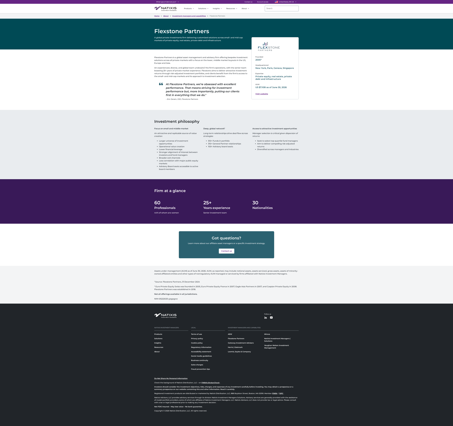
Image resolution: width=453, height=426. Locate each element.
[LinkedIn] (265, 317)
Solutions (202, 8)
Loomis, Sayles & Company (239, 352)
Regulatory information (201, 347)
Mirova (267, 334)
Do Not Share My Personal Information (171, 378)
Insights (216, 8)
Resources (230, 8)
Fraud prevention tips (200, 369)
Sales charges (197, 365)
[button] (226, 251)
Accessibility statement (201, 352)
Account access (262, 2)
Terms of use (196, 334)
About (244, 8)
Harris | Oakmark (235, 347)
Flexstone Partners (236, 338)
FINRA (274, 393)
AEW (230, 334)
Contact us (248, 2)
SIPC (281, 393)
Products (188, 8)
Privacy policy (197, 338)
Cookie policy (197, 343)
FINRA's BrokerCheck (210, 383)
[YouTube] (271, 317)
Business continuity (199, 360)
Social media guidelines (201, 356)
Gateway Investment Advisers (241, 343)
